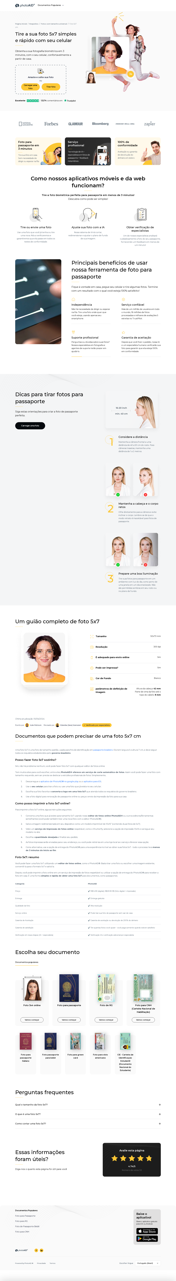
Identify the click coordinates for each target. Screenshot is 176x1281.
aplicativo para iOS (92, 781)
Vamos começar (32, 1020)
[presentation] (88, 635)
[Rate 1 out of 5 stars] (114, 1158)
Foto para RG (21, 1221)
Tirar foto (50, 87)
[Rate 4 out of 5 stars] (140, 1158)
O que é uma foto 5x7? (28, 1114)
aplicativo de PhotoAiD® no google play (59, 781)
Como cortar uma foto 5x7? (30, 1123)
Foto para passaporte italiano (25, 1058)
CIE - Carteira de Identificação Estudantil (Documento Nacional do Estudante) (125, 1062)
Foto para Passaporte (25, 1216)
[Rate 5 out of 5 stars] (149, 1158)
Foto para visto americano (100, 1056)
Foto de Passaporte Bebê (27, 1226)
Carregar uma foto (30, 87)
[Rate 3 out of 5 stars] (132, 1158)
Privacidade (41, 1263)
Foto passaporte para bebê (50, 1056)
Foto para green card (76, 1056)
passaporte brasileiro (103, 750)
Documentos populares (26, 962)
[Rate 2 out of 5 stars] (123, 1158)
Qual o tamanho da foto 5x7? (31, 1104)
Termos (52, 1263)
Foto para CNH (22, 1232)
